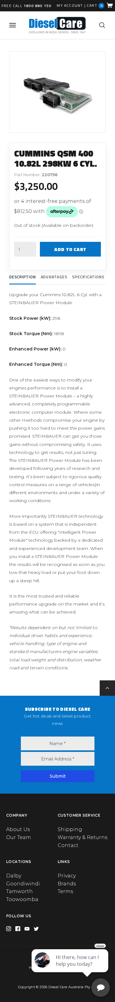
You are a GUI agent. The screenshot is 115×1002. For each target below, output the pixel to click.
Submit (58, 776)
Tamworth (19, 891)
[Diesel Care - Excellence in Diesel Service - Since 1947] (57, 25)
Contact (68, 845)
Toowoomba (22, 899)
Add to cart (70, 249)
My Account (70, 5)
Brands (67, 884)
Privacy (67, 876)
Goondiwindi (23, 884)
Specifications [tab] (88, 277)
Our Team (18, 837)
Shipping (70, 829)
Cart (95, 5)
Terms (65, 891)
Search (102, 25)
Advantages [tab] (54, 277)
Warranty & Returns (82, 837)
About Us (18, 829)
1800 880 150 (37, 6)
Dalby (13, 876)
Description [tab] (22, 277)
